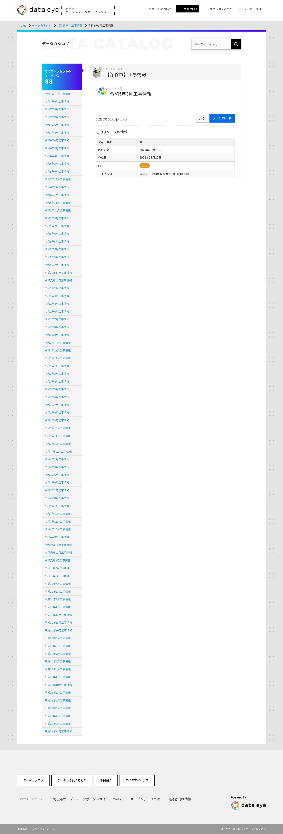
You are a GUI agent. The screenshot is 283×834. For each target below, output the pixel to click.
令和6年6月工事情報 (57, 140)
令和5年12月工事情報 (58, 179)
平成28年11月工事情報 (58, 273)
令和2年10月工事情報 (58, 343)
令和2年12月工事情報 (58, 358)
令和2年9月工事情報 (57, 335)
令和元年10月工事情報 (58, 545)
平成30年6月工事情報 (58, 661)
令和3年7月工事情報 (57, 405)
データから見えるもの (71, 780)
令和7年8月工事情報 (57, 109)
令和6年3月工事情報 (57, 164)
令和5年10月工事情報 (58, 210)
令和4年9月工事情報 (57, 537)
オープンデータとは (145, 798)
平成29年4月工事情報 (58, 716)
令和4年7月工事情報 (57, 490)
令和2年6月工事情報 (57, 311)
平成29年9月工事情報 (58, 692)
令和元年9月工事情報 (57, 560)
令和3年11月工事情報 (58, 436)
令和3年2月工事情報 (57, 374)
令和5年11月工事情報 (58, 203)
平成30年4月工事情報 (58, 669)
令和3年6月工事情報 (57, 397)
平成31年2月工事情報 (58, 599)
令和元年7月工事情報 (57, 568)
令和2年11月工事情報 (58, 350)
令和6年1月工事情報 (57, 195)
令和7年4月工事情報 (57, 133)
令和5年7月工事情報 (57, 226)
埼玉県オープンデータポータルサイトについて (87, 798)
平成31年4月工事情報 (58, 584)
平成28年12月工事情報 (58, 731)
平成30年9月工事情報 (58, 638)
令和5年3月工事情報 (57, 257)
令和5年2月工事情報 (57, 265)
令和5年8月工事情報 (57, 218)
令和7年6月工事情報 (57, 125)
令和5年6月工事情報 (57, 234)
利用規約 (23, 829)
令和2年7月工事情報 (57, 319)
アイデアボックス (137, 780)
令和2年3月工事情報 (57, 296)
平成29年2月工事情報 (58, 724)
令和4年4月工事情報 (57, 467)
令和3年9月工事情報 (57, 420)
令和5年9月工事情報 (57, 171)
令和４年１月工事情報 (58, 451)
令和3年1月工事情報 (57, 366)
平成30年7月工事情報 (58, 654)
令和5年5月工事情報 (57, 241)
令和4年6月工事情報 (57, 475)
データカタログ (42, 25)
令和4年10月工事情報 (58, 529)
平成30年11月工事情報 (58, 622)
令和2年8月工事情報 (57, 327)
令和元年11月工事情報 (58, 552)
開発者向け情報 (179, 798)
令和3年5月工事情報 (57, 389)
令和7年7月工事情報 (57, 117)
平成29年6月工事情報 (58, 708)
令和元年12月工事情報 (58, 280)
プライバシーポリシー (44, 829)
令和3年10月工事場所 (58, 428)
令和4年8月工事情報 (57, 498)
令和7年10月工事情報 (58, 94)
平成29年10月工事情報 (58, 685)
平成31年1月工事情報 (58, 607)
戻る (202, 118)
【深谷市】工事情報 (70, 25)
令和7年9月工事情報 (57, 101)
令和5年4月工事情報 (57, 249)
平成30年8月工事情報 (58, 646)
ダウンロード (222, 118)
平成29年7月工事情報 (58, 700)
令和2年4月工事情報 (57, 304)
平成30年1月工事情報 (58, 677)
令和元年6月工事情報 (57, 576)
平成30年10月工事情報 (58, 630)
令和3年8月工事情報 (57, 412)
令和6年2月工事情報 (57, 187)
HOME (23, 25)
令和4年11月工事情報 (58, 521)
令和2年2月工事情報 (57, 288)
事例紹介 (106, 780)
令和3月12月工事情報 (58, 444)
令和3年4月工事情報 (57, 381)
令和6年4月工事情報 (57, 156)
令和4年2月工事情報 (57, 459)
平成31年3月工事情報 (58, 591)
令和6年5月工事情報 (57, 148)
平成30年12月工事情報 (58, 615)
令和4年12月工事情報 (58, 514)
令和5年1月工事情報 (57, 506)
